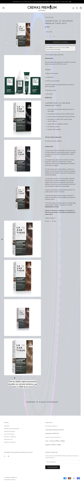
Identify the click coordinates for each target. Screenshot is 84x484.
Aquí (59, 49)
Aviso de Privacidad (9, 434)
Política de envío (8, 439)
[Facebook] (50, 221)
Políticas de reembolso (10, 442)
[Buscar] (77, 8)
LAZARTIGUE (49, 17)
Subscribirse (53, 467)
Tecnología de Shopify (9, 479)
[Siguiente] (33, 377)
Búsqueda (6, 426)
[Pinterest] (54, 221)
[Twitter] (52, 221)
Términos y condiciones (10, 437)
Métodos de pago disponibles (11, 428)
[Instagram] (8, 456)
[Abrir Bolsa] (81, 8)
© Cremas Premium (10, 477)
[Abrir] (3, 8)
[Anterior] (11, 377)
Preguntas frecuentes (9, 431)
